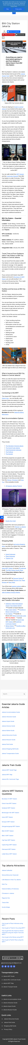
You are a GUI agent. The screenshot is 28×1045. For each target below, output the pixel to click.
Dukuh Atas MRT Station (9, 803)
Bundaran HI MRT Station (9, 799)
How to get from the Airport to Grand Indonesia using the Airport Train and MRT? (13, 932)
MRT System (20, 174)
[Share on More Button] (3, 37)
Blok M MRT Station (8, 831)
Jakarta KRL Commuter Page (10, 779)
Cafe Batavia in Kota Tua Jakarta (11, 879)
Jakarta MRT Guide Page (9, 770)
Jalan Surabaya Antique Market (11, 592)
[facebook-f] (2, 966)
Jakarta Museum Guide (8, 740)
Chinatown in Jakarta (8, 893)
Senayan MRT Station (8, 822)
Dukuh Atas (5, 398)
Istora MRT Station (7, 568)
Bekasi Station (10, 626)
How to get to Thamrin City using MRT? (13, 928)
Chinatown (15, 480)
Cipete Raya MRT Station (9, 845)
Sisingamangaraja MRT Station (11, 826)
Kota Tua (4, 884)
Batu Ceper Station (11, 610)
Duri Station (9, 614)
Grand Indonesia (10, 554)
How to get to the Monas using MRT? (13, 937)
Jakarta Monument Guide (9, 735)
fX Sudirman (22, 568)
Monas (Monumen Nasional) (10, 875)
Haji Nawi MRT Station (8, 840)
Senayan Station (18, 578)
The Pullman (9, 452)
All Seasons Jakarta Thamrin (14, 486)
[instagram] (11, 966)
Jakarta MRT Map (7, 774)
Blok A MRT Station (7, 835)
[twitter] (5, 966)
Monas (9, 480)
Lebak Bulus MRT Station (9, 854)
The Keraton (9, 454)
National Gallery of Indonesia (10, 889)
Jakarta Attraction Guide (9, 717)
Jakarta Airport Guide (8, 721)
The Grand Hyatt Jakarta (13, 448)
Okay (7, 9)
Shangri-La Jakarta (20, 527)
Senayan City (17, 580)
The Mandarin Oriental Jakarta (14, 446)
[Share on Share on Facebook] (2, 517)
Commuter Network (12, 176)
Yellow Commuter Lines (19, 616)
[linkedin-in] (14, 966)
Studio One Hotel (11, 521)
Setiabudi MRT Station (8, 808)
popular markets (16, 586)
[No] (26, 6)
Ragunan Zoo (6, 898)
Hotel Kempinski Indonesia (13, 450)
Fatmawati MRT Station (9, 849)
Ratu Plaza (12, 582)
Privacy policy (18, 9)
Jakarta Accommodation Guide (11, 712)
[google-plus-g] (8, 966)
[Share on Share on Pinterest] (2, 520)
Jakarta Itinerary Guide (8, 726)
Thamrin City (9, 558)
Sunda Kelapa (6, 907)
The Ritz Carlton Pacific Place (14, 570)
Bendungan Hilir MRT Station (10, 812)
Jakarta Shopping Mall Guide (10, 749)
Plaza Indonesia (10, 556)
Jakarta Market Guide (8, 730)
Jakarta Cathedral (7, 870)
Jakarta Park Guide (7, 744)
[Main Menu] (14, 12)
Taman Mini (5, 902)
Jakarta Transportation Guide (10, 753)
